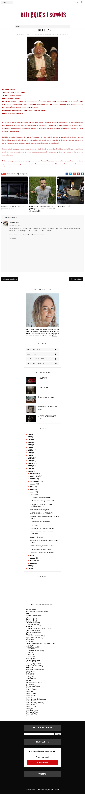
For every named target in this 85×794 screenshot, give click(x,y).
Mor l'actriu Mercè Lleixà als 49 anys (42, 553)
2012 (30, 463)
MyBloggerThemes (52, 789)
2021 (30, 439)
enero (32, 563)
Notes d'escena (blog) (33, 660)
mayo (32, 492)
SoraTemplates (39, 789)
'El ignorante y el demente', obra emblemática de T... (41, 505)
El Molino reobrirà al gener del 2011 (42, 501)
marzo (33, 558)
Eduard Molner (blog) (33, 623)
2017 (30, 450)
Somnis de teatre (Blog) (34, 682)
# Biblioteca (11, 174)
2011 (30, 466)
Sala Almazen (30, 673)
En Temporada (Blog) (33, 630)
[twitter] (77, 2)
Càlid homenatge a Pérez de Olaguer (42, 528)
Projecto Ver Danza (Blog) (34, 665)
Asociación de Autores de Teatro (37, 611)
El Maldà (29, 626)
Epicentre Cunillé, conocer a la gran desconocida (12, 207)
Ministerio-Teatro (31, 658)
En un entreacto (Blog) (33, 632)
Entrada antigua (76, 279)
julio (32, 486)
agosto (33, 484)
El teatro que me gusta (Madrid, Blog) (38, 628)
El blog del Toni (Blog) (33, 625)
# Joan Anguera (22, 174)
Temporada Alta (31, 714)
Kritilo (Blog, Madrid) (33, 647)
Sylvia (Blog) (30, 684)
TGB (27, 716)
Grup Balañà (30, 645)
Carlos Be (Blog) (31, 619)
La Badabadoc (30, 649)
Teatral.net (29, 688)
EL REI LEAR (34, 525)
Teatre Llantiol (31, 695)
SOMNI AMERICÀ (63, 206)
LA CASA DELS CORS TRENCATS (41, 513)
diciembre (34, 473)
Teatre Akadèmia (31, 690)
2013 (30, 461)
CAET (28, 617)
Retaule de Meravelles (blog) (35, 669)
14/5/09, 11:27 (15, 225)
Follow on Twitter (34, 349)
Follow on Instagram (35, 363)
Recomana (29, 667)
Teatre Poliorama (31, 701)
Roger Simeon (30, 671)
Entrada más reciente (10, 279)
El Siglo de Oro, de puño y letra (40, 549)
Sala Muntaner (31, 678)
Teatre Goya (30, 691)
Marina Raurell (15, 222)
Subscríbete (42, 763)
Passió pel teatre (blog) (34, 662)
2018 (30, 447)
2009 (30, 471)
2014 (30, 458)
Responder (13, 238)
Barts (27, 613)
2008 (30, 566)
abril (32, 555)
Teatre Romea (30, 705)
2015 (30, 455)
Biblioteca (35, 34)
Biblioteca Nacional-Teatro (34, 615)
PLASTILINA (34, 494)
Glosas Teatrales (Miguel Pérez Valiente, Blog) (41, 643)
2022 (30, 437)
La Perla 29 (30, 652)
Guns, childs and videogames (39, 510)
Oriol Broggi (53, 34)
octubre (33, 479)
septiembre (35, 481)
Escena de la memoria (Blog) (35, 636)
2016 (30, 453)
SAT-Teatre (29, 680)
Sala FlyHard (30, 677)
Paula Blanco (63, 34)
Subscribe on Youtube (35, 358)
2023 (30, 434)
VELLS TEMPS (43, 388)
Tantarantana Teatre (33, 686)
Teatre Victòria (31, 706)
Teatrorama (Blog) (32, 712)
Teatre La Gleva (31, 693)
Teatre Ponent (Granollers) (35, 703)
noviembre (34, 476)
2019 (30, 445)
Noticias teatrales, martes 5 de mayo (42, 546)
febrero (33, 560)
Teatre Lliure (30, 697)
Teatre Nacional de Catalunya (36, 699)
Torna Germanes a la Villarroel (40, 522)
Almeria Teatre (31, 610)
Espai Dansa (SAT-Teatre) (34, 638)
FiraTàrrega (30, 641)
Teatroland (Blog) (32, 710)
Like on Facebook (34, 354)
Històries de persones (46, 397)
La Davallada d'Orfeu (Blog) (35, 651)
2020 (30, 442)
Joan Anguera (44, 34)
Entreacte (29, 634)
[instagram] (81, 2)
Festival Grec (30, 639)
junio (32, 489)
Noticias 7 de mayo (36, 537)
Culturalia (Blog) (31, 621)
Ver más (54, 336)
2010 (30, 468)
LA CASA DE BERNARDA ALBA (40, 497)
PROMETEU (42, 378)
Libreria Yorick (30, 656)
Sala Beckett (30, 675)
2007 (30, 568)
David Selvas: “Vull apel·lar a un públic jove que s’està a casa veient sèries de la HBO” (42, 208)
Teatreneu (29, 708)
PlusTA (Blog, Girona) (33, 664)
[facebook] (74, 2)
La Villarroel (30, 654)
